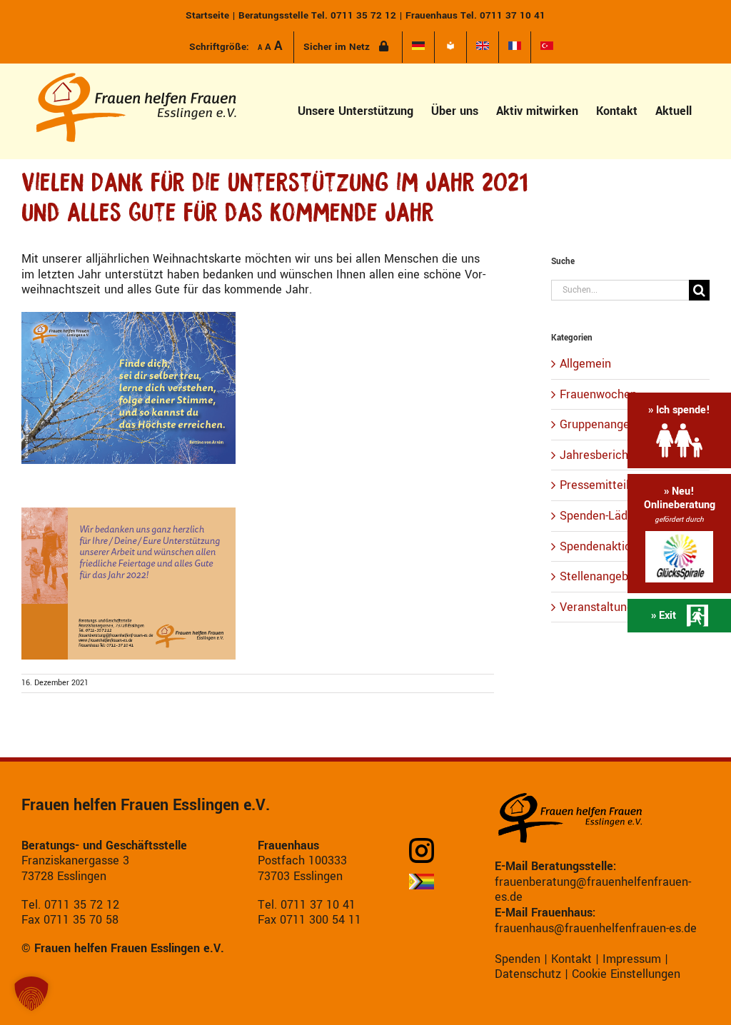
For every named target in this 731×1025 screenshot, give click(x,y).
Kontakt (571, 959)
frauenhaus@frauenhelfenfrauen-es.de (596, 928)
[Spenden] (679, 430)
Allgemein (585, 364)
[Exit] (679, 615)
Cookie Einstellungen (626, 974)
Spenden (517, 959)
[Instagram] (427, 850)
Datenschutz (528, 974)
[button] (31, 993)
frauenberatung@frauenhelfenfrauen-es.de (593, 890)
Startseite (207, 15)
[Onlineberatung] (679, 533)
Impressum (632, 959)
